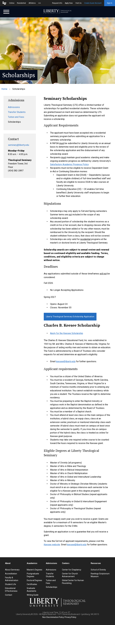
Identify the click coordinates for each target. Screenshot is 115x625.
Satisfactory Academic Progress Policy (69, 164)
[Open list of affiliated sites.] (39, 3)
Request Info (57, 3)
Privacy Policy (70, 617)
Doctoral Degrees (34, 580)
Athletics (32, 3)
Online (11, 3)
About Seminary (12, 570)
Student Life (10, 584)
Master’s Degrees (34, 570)
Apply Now (69, 3)
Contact (8, 595)
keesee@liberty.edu (65, 361)
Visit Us (78, 3)
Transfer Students (17, 112)
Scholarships (51, 587)
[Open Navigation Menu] (6, 11)
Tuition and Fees (16, 117)
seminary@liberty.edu (18, 145)
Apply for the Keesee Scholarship (66, 333)
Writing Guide (32, 595)
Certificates (32, 584)
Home (4, 89)
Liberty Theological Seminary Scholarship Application (70, 316)
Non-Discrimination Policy (53, 617)
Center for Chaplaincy (71, 570)
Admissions (14, 107)
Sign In (109, 3)
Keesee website (52, 544)
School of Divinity (98, 570)
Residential (21, 3)
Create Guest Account (93, 3)
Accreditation (11, 573)
